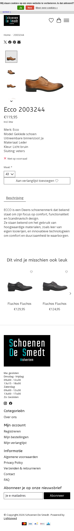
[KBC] (48, 524)
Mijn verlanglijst (15, 443)
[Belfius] (42, 524)
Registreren (12, 431)
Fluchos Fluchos (19, 304)
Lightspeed (10, 518)
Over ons (10, 417)
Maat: (8, 167)
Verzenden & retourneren (22, 468)
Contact (9, 474)
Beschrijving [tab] (15, 198)
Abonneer (57, 495)
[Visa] (30, 524)
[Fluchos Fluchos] (19, 284)
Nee (30, 7)
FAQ (6, 480)
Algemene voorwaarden (21, 457)
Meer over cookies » (47, 7)
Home (7, 35)
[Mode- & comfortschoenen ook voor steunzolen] (12, 20)
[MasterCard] (24, 524)
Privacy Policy (13, 462)
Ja (20, 7)
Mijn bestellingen (16, 437)
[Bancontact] (36, 524)
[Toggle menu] (66, 20)
